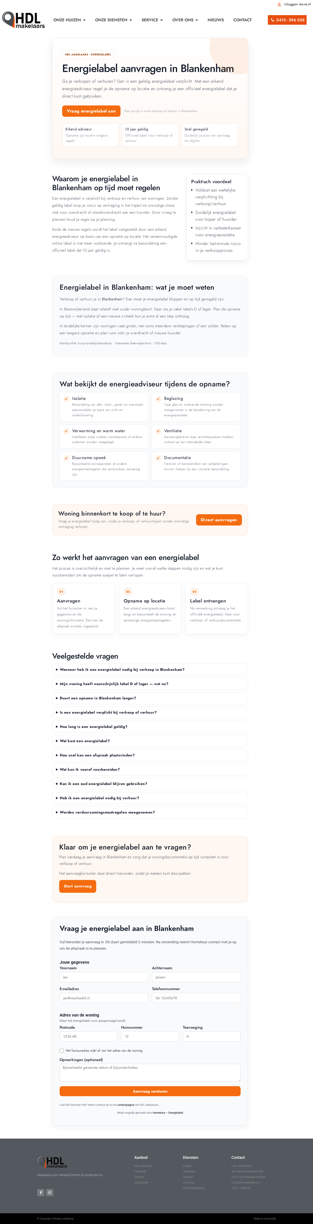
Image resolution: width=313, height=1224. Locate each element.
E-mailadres (69, 989)
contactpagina (125, 1104)
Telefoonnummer (166, 989)
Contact (242, 20)
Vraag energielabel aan (91, 111)
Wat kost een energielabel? (85, 740)
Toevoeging (193, 1027)
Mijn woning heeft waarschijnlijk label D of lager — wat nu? (114, 683)
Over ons (182, 20)
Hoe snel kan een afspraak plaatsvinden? (97, 755)
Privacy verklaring (63, 1218)
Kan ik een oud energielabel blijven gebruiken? (104, 783)
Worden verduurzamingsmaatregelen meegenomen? (107, 812)
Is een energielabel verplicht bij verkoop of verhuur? (108, 712)
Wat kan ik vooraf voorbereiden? (90, 769)
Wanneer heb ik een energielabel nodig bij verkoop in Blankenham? (122, 669)
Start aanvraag (78, 886)
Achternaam (162, 968)
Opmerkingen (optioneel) (81, 1060)
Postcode (67, 1027)
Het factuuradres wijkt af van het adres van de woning (104, 1050)
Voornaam (68, 968)
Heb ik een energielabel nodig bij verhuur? (99, 798)
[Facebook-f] (40, 1192)
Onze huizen (67, 20)
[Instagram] (49, 1192)
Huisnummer (132, 1027)
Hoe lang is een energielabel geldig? (94, 726)
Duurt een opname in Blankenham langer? (98, 698)
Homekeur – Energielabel (168, 1112)
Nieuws (216, 20)
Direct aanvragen (219, 520)
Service (150, 20)
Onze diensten (111, 20)
